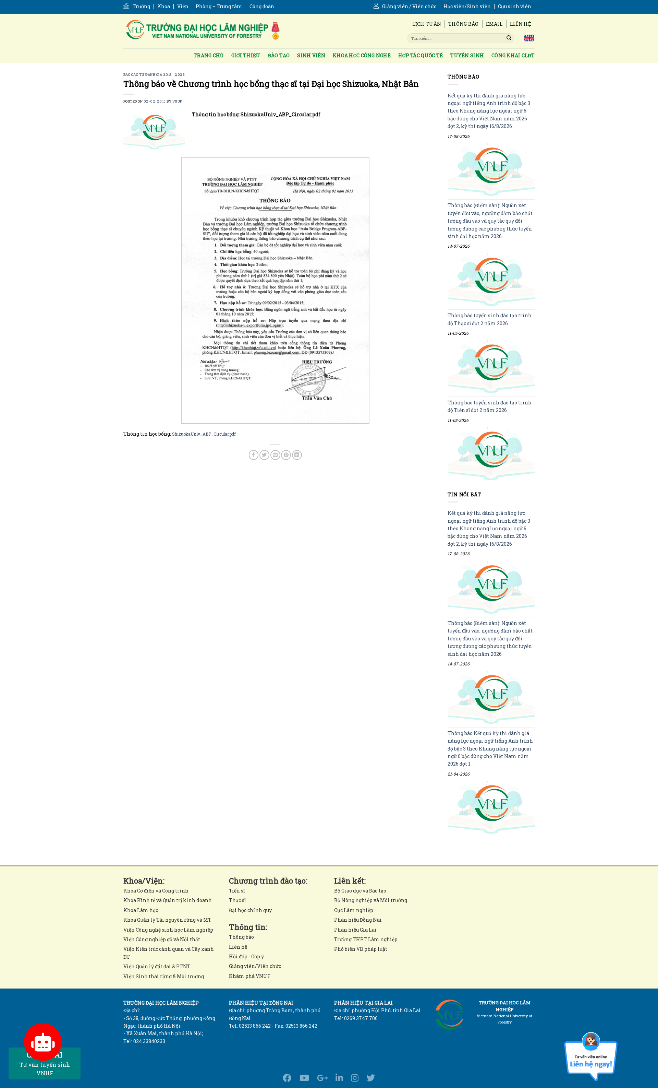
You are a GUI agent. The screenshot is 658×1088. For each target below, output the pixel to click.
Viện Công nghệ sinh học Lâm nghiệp (168, 929)
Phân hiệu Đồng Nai (358, 919)
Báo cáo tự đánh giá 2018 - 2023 (154, 74)
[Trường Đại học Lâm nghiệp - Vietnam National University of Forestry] (202, 31)
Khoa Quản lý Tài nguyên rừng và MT (167, 919)
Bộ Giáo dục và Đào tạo (360, 890)
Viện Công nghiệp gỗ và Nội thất (161, 939)
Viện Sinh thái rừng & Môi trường (163, 976)
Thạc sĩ (237, 900)
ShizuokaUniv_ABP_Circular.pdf (204, 434)
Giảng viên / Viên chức (409, 6)
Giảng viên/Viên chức (255, 966)
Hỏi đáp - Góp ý (246, 956)
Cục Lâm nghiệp (353, 910)
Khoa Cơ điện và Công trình (155, 890)
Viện (182, 6)
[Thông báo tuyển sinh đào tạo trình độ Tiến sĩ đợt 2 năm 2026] (491, 453)
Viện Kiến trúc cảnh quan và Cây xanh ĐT (168, 953)
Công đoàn (261, 6)
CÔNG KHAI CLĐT (513, 55)
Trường (141, 6)
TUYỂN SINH (467, 55)
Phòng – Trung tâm (219, 6)
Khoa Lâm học (140, 910)
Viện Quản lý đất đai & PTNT (157, 966)
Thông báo (463, 24)
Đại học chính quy (250, 910)
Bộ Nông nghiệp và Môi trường (370, 900)
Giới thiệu (245, 55)
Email (494, 24)
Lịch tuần (426, 24)
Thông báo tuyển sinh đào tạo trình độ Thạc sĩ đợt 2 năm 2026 (490, 319)
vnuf (177, 101)
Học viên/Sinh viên (467, 6)
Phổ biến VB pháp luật (360, 949)
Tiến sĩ (237, 890)
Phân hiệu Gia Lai (355, 929)
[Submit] (509, 38)
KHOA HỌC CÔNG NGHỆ (362, 55)
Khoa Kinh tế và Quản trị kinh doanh (167, 900)
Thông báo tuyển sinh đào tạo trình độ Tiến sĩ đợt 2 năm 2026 (490, 406)
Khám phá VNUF (249, 976)
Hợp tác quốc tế (420, 55)
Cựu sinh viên (514, 6)
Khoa (163, 6)
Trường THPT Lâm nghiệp (366, 939)
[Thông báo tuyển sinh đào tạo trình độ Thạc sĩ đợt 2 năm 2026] (491, 367)
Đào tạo (279, 55)
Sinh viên (311, 55)
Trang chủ (209, 55)
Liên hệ (520, 24)
